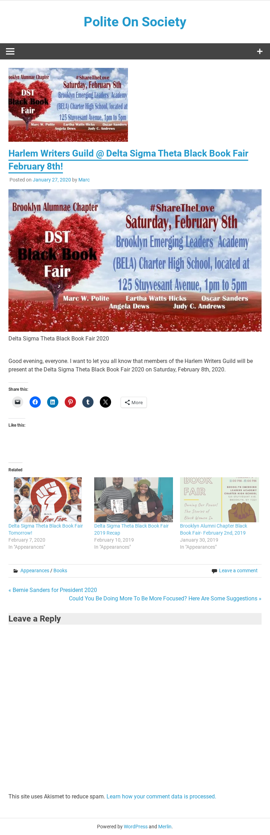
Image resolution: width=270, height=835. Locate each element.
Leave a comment (238, 570)
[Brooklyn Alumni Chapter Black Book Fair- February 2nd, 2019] (219, 499)
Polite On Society (135, 22)
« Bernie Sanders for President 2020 (52, 590)
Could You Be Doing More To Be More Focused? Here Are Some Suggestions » (165, 598)
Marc (84, 180)
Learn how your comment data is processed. (161, 796)
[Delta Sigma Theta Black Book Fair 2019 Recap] (133, 499)
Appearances (34, 570)
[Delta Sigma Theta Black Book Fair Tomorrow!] (47, 499)
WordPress (136, 826)
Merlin (165, 826)
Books (60, 570)
